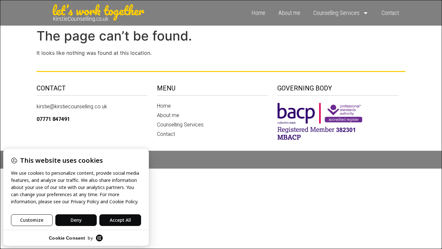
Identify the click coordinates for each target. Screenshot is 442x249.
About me (289, 12)
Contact (390, 12)
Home (258, 12)
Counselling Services (336, 12)
